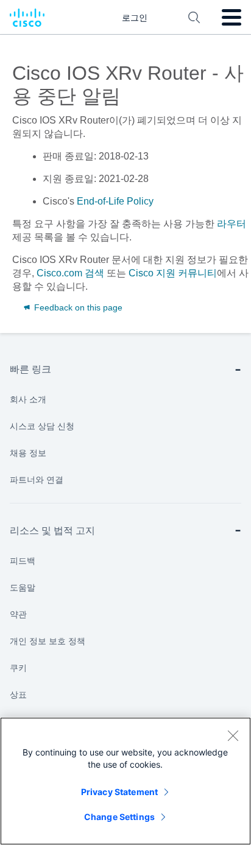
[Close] (233, 735)
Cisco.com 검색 (70, 273)
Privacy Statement (119, 792)
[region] (125, 781)
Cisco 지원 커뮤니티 (173, 273)
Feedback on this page (77, 307)
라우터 (231, 224)
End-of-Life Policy (115, 201)
